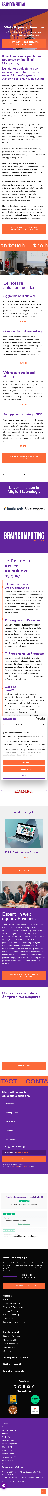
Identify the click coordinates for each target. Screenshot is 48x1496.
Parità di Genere (8, 1454)
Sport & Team (9, 1319)
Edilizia (6, 1300)
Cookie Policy (7, 1437)
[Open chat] (4, 1485)
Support (5, 1427)
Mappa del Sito (7, 1447)
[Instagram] (20, 1387)
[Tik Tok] (33, 1387)
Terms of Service (26, 1166)
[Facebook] (24, 1387)
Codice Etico (7, 1450)
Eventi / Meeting (11, 1315)
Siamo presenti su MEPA (16, 1357)
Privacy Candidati (8, 1440)
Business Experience (12, 1336)
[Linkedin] (15, 1387)
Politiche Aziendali (9, 1430)
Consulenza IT (9, 1340)
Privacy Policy (22, 1152)
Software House (10, 1344)
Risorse (5, 1464)
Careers (7, 1351)
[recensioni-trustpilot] (24, 1201)
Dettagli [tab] (19, 725)
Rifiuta (24, 776)
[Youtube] (28, 1387)
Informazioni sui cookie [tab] (36, 725)
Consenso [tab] (7, 725)
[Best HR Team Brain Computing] (12, 1399)
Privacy (5, 1433)
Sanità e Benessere (11, 1304)
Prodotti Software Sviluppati (12, 1467)
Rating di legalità (12, 1364)
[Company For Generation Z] (12, 1409)
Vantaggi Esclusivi (9, 1457)
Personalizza (23, 769)
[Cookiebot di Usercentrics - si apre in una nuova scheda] (35, 718)
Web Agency (9, 1347)
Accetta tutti (24, 763)
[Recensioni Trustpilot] (35, 1399)
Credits (5, 1423)
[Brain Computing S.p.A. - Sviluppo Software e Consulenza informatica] (13, 4)
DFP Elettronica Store (21, 852)
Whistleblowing (7, 1460)
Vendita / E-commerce (13, 1307)
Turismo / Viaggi (10, 1311)
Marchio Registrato (13, 1371)
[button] (1, 508)
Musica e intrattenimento (14, 1322)
